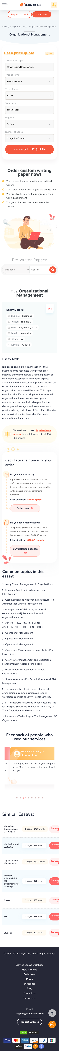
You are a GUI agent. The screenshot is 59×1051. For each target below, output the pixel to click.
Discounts (29, 983)
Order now (23, 508)
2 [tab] (20, 797)
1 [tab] (17, 797)
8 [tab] (42, 797)
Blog (29, 988)
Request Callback (19, 14)
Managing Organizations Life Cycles (11, 829)
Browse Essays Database (29, 965)
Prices (29, 979)
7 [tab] (38, 797)
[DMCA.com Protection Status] (29, 1033)
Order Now (41, 14)
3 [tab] (24, 798)
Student (7, 932)
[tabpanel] (29, 769)
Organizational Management (11, 862)
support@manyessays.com (30, 1013)
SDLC (6, 916)
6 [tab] (35, 797)
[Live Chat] (52, 1024)
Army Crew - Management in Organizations (29, 584)
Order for (29, 149)
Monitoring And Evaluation (11, 845)
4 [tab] (28, 797)
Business (27, 315)
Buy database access (25, 548)
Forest (7, 900)
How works (29, 969)
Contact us (29, 993)
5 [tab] (32, 797)
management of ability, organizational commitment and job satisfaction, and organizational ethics (24, 613)
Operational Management (19, 633)
